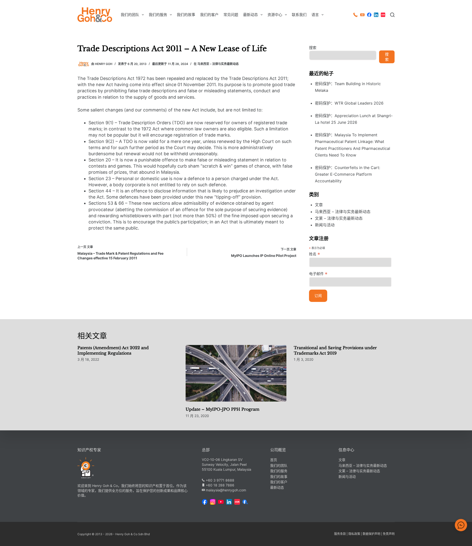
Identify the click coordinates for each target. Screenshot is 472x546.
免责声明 (389, 534)
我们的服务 (158, 14)
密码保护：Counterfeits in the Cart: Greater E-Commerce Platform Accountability (347, 174)
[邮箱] (362, 15)
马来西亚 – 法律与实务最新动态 (218, 64)
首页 (273, 460)
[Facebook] (369, 15)
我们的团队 (130, 14)
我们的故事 (186, 14)
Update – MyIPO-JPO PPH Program (222, 409)
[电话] (355, 15)
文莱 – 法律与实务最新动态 (339, 218)
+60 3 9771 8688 (219, 480)
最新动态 (250, 14)
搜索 (312, 47)
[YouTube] (221, 502)
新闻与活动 (325, 224)
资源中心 (274, 14)
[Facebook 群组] (245, 502)
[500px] (383, 15)
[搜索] (392, 15)
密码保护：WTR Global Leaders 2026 (349, 103)
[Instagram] (213, 502)
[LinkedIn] (376, 15)
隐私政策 (354, 534)
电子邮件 (318, 273)
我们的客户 (209, 14)
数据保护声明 (371, 534)
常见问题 (230, 14)
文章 (319, 204)
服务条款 (340, 534)
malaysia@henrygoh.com (225, 490)
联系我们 (299, 14)
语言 (315, 14)
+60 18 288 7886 (219, 485)
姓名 (314, 254)
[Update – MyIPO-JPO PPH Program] (236, 373)
